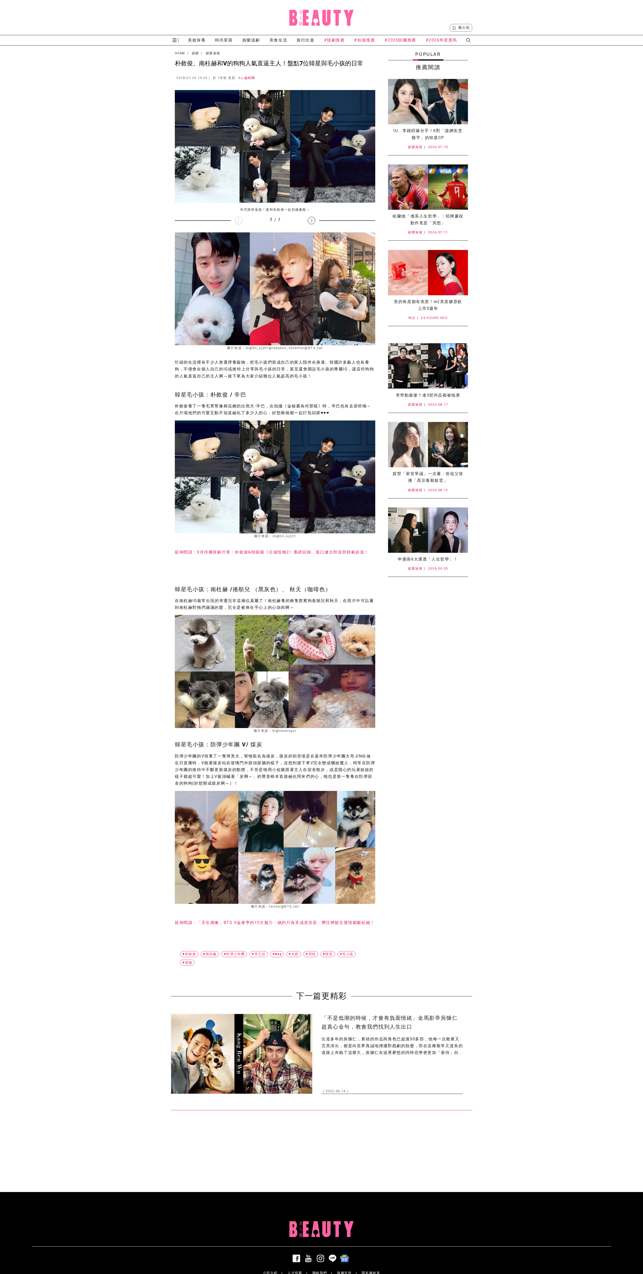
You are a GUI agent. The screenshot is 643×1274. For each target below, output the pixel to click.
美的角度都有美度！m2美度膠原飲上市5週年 (428, 305)
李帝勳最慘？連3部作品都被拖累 (428, 395)
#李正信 (258, 954)
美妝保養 (196, 40)
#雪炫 (311, 954)
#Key (277, 954)
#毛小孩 (346, 954)
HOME (180, 53)
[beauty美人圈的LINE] (334, 1258)
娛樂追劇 (251, 40)
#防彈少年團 (234, 954)
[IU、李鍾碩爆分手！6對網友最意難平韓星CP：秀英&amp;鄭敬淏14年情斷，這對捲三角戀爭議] (428, 101)
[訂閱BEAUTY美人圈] (346, 1258)
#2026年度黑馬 (441, 40)
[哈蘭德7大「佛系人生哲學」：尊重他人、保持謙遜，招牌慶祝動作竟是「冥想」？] (428, 187)
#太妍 (294, 954)
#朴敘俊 (189, 954)
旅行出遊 (305, 40)
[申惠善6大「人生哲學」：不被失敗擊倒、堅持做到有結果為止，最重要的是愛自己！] (428, 530)
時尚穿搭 (224, 40)
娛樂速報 (213, 53)
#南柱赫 (210, 954)
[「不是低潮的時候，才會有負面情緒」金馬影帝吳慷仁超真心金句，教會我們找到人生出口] (241, 1054)
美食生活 (278, 40)
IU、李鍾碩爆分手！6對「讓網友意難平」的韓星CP (427, 134)
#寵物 (187, 962)
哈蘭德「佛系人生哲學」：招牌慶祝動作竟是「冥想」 (428, 219)
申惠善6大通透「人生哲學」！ (428, 559)
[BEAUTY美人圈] (321, 17)
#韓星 (328, 954)
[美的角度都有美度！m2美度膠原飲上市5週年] (428, 272)
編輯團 (249, 78)
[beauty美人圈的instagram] (321, 1258)
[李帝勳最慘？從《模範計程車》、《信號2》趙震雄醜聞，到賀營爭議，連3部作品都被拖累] (428, 366)
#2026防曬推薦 (400, 40)
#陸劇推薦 (334, 40)
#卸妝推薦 (364, 40)
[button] (311, 220)
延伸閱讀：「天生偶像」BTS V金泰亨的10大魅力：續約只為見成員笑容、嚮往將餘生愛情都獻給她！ (275, 922)
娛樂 (195, 53)
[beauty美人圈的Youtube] (309, 1258)
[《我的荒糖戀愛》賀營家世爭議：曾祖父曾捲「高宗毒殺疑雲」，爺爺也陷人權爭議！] (428, 445)
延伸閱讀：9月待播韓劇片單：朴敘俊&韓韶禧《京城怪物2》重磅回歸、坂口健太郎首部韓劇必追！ (272, 552)
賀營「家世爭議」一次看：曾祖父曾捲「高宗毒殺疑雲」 (428, 477)
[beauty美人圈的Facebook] (297, 1258)
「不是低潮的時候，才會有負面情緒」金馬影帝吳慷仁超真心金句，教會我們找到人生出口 (390, 1022)
